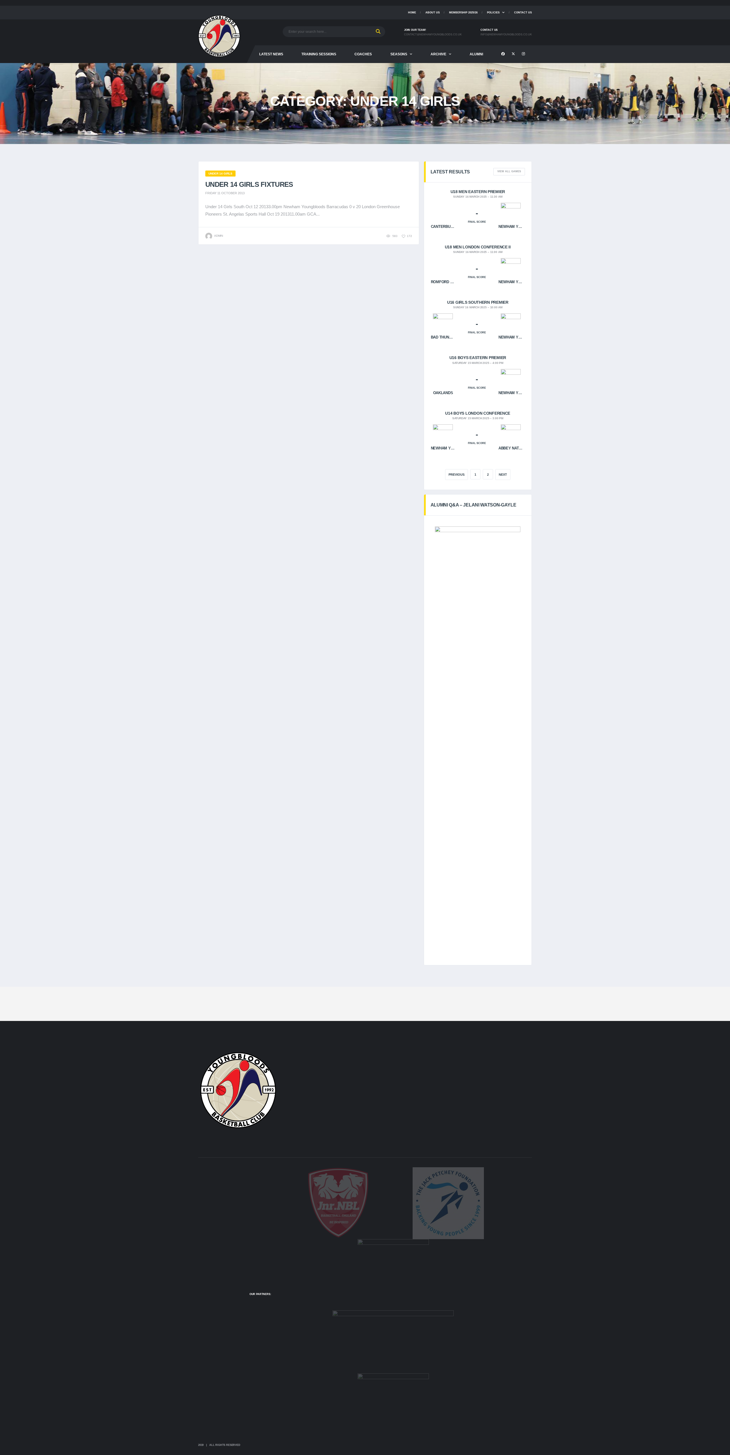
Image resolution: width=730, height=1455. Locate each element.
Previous (457, 474)
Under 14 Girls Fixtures (249, 184)
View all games (509, 171)
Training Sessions (318, 54)
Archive (438, 54)
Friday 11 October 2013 (225, 193)
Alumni (476, 54)
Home (412, 12)
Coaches (363, 54)
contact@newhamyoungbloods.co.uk (433, 34)
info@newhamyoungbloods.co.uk (506, 34)
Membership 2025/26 (463, 12)
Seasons (398, 54)
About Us (432, 12)
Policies (493, 12)
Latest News (271, 54)
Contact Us (523, 12)
